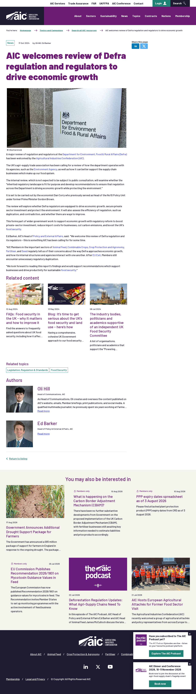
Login (158, 3)
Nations (166, 15)
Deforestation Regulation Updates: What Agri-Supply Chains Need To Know (96, 604)
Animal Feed (59, 247)
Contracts (151, 15)
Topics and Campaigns (51, 30)
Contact (138, 3)
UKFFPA (104, 3)
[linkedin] (135, 46)
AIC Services (57, 3)
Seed (25, 251)
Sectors (91, 15)
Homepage (25, 30)
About (77, 15)
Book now (160, 683)
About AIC (35, 654)
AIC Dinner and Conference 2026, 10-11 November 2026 (165, 668)
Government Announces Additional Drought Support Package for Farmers (33, 531)
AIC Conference (121, 3)
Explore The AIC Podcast (166, 653)
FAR (94, 3)
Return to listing (18, 458)
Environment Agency (45, 169)
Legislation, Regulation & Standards (27, 369)
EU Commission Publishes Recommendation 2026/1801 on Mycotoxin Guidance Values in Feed (35, 575)
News (124, 15)
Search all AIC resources (84, 30)
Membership (182, 15)
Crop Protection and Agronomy (106, 247)
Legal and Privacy (35, 679)
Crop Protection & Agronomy (83, 654)
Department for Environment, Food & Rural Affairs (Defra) (94, 154)
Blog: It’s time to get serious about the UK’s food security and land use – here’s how (65, 320)
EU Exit (97, 255)
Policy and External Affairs (48, 236)
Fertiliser (11, 251)
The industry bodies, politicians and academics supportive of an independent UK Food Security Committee (107, 325)
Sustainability (108, 15)
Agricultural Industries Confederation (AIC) (60, 158)
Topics (136, 15)
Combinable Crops (78, 247)
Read (44, 410)
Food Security (59, 369)
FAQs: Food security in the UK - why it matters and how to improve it (24, 318)
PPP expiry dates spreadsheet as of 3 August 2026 (159, 498)
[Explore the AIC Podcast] (141, 639)
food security (13, 229)
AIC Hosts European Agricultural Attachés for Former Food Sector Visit (157, 604)
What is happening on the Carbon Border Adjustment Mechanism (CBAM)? (94, 500)
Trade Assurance (78, 3)
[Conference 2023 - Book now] (141, 669)
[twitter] (144, 46)
